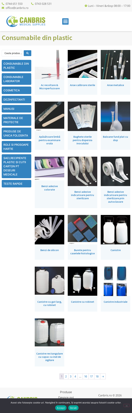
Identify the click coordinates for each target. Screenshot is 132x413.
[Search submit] (27, 53)
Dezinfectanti (14, 99)
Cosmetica (11, 90)
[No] (126, 405)
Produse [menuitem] (66, 392)
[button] (65, 21)
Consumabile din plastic (16, 65)
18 (97, 376)
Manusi (8, 108)
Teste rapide (13, 183)
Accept (61, 408)
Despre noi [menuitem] (66, 397)
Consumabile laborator (13, 79)
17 (91, 376)
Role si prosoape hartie (16, 146)
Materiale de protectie (13, 120)
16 (85, 376)
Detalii (73, 408)
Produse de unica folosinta (15, 133)
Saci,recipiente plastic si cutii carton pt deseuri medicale (14, 166)
